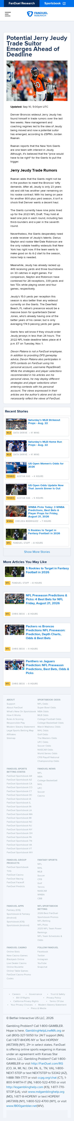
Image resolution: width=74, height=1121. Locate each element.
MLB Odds (43, 715)
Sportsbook (52, 3)
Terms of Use (57, 1001)
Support (11, 704)
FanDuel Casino (15, 875)
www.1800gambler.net (21, 1106)
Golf (39, 883)
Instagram (42, 959)
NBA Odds (43, 711)
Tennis (11, 476)
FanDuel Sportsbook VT (19, 849)
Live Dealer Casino (16, 963)
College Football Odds (49, 719)
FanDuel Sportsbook (17, 867)
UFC (39, 788)
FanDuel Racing (15, 879)
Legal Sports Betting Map (20, 730)
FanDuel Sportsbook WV (20, 852)
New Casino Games (17, 956)
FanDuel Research (22, 3)
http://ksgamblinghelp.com (24, 1087)
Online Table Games (17, 971)
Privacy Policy (54, 998)
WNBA (10, 521)
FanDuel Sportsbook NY (19, 829)
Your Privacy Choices (22, 1005)
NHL (39, 784)
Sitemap (11, 738)
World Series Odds (47, 753)
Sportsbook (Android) (18, 925)
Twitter (41, 956)
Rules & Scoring (15, 719)
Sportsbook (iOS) (15, 922)
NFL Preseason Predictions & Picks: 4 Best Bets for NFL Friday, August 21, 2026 (46, 599)
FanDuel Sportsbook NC (19, 822)
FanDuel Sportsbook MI (19, 818)
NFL (9, 543)
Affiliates (11, 734)
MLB (9, 433)
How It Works (14, 715)
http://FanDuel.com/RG (47, 1063)
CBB (39, 899)
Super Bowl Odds (46, 708)
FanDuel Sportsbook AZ (19, 780)
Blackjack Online (15, 959)
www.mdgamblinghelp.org (46, 1092)
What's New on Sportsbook (21, 711)
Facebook (42, 952)
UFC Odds (42, 742)
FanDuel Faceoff (15, 882)
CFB (39, 879)
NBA (39, 777)
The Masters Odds (47, 738)
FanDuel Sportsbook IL (19, 803)
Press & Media (38, 1008)
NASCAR (42, 891)
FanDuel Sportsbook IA (19, 799)
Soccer (41, 792)
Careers (16, 994)
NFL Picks (42, 925)
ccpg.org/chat (47, 1077)
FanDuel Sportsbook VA (19, 845)
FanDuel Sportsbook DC (19, 795)
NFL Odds (42, 704)
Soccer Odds (44, 746)
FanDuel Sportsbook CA (19, 784)
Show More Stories (37, 552)
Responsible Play (16, 723)
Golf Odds (42, 734)
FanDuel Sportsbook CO (19, 787)
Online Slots (13, 952)
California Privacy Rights (26, 1001)
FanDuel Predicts (16, 886)
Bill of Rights (23, 998)
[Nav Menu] (8, 14)
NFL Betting (43, 921)
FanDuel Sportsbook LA (19, 810)
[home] (37, 14)
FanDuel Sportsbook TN (19, 841)
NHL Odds (43, 730)
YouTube (42, 963)
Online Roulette (15, 967)
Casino (41, 796)
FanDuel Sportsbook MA (20, 814)
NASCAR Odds (45, 750)
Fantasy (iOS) (14, 910)
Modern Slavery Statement (21, 727)
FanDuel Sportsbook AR (19, 776)
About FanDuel (15, 708)
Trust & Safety (58, 994)
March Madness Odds (49, 727)
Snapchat (42, 967)
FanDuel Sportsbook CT (19, 791)
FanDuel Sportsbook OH (20, 833)
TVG (9, 871)
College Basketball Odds (50, 723)
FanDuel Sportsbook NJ (19, 826)
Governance (35, 994)
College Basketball (47, 780)
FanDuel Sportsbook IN (19, 807)
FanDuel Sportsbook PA (19, 837)
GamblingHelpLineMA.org (43, 1030)
